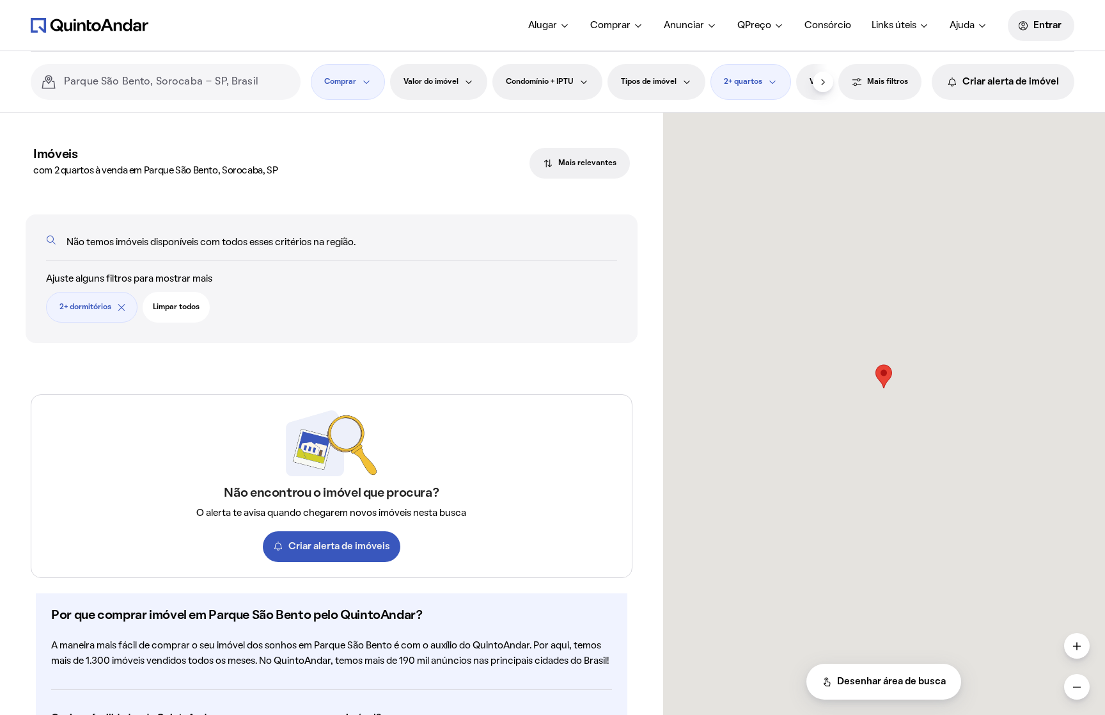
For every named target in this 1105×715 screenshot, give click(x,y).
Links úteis (894, 25)
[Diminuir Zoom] (1077, 687)
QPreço (754, 25)
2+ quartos (743, 82)
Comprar (610, 25)
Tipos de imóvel (649, 82)
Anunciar (684, 25)
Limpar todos (176, 307)
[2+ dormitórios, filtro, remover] (121, 307)
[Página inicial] (89, 24)
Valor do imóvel (431, 82)
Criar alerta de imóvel (1010, 81)
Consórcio (827, 25)
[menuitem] (549, 25)
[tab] (579, 163)
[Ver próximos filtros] (823, 82)
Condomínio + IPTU (540, 82)
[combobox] (177, 82)
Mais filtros (887, 82)
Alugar (542, 25)
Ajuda (962, 25)
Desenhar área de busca (891, 681)
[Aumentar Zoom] (1077, 646)
